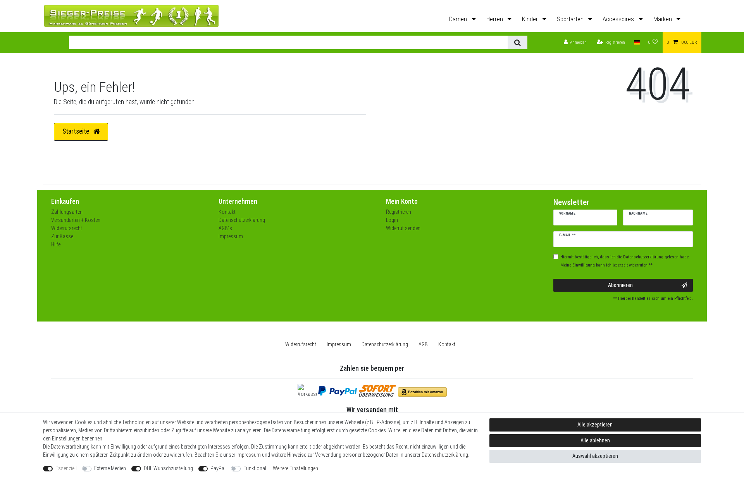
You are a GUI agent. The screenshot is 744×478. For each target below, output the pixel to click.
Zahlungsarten (67, 212)
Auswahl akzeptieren (595, 456)
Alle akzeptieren (595, 424)
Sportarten (571, 19)
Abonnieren (620, 285)
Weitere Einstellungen (295, 468)
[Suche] (517, 42)
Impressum (231, 236)
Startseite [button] (76, 131)
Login (392, 220)
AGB (423, 344)
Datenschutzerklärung (242, 220)
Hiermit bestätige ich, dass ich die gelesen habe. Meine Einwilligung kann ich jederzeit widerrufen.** (625, 261)
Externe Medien (110, 468)
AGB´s (225, 228)
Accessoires (619, 19)
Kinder (530, 19)
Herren (495, 19)
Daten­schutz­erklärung (385, 344)
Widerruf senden (403, 228)
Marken (663, 19)
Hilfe (55, 244)
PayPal (218, 468)
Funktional (254, 468)
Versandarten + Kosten (75, 220)
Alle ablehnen (595, 440)
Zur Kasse (62, 236)
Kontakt (227, 212)
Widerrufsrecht (66, 228)
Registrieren (398, 212)
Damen (458, 19)
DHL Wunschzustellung (168, 468)
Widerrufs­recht (300, 344)
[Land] (636, 42)
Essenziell (66, 468)
